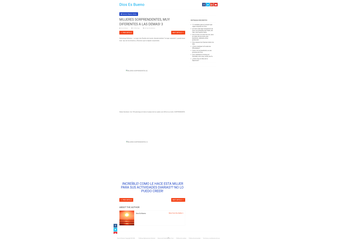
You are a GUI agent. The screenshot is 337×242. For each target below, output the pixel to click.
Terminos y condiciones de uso (211, 238)
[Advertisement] (152, 56)
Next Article (177, 32)
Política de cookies (181, 238)
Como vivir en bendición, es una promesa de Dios (202, 51)
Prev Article (127, 32)
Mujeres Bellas (132, 14)
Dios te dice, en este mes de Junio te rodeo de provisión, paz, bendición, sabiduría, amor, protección (203, 37)
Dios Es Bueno (131, 4)
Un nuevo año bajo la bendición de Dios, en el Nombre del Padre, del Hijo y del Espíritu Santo (202, 30)
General (124, 14)
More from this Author (176, 213)
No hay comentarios (150, 28)
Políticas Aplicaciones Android (147, 238)
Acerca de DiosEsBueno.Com (166, 238)
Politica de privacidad (194, 238)
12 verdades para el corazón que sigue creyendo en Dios (202, 25)
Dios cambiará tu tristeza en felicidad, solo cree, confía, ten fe (202, 55)
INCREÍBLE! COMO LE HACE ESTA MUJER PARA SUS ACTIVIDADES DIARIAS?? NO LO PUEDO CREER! (152, 187)
